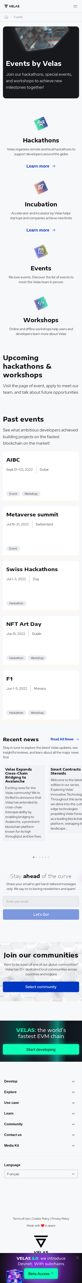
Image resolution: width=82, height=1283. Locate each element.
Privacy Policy (60, 1218)
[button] (33, 857)
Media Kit (11, 1145)
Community (13, 1124)
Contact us (13, 1135)
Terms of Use (21, 1218)
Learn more (37, 166)
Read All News (62, 739)
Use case (11, 1103)
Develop (10, 1081)
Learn (8, 1113)
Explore (10, 1092)
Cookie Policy (40, 1218)
